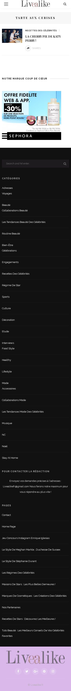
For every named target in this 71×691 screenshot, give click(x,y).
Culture (6, 308)
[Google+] (35, 671)
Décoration (8, 319)
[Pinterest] (44, 671)
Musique (7, 423)
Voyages (7, 193)
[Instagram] (53, 671)
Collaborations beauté (15, 210)
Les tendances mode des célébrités (23, 411)
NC (4, 434)
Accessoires (9, 388)
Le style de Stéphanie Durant (19, 561)
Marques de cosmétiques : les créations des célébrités (34, 595)
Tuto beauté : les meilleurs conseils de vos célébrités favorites (33, 633)
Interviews (8, 342)
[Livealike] (35, 657)
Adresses (7, 187)
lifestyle (7, 371)
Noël (4, 446)
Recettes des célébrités (41, 30)
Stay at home (10, 457)
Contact (6, 515)
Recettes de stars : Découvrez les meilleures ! (29, 618)
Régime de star (11, 285)
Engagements (10, 262)
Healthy (6, 360)
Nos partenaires (11, 607)
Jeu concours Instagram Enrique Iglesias (26, 538)
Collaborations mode (14, 400)
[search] (65, 4)
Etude (5, 331)
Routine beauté (11, 233)
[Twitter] (26, 671)
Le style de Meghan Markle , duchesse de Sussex (31, 549)
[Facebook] (18, 671)
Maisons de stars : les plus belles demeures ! (28, 584)
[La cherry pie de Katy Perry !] (12, 35)
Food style (8, 348)
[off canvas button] (6, 4)
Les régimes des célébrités (18, 572)
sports (5, 296)
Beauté (6, 205)
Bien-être (7, 245)
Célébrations (9, 250)
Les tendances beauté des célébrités (23, 222)
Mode (5, 383)
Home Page (9, 526)
